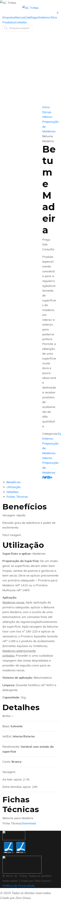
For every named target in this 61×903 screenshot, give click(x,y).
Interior (47, 117)
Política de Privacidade (18, 885)
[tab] (34, 482)
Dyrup (46, 112)
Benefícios (13, 482)
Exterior (47, 438)
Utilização (13, 487)
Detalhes (13, 492)
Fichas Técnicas (17, 496)
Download (29, 823)
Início (45, 107)
